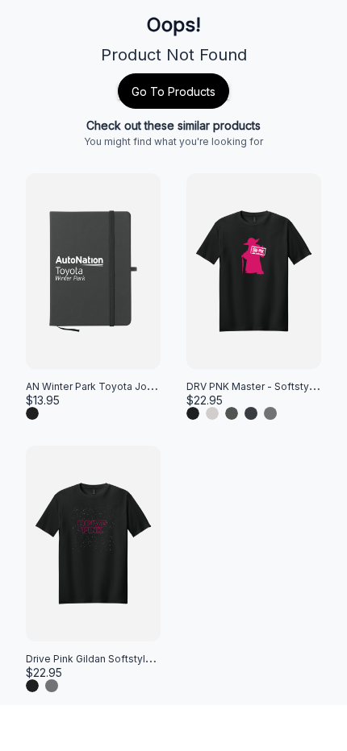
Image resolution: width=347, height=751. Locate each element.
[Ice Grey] (212, 413)
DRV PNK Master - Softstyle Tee (263, 386)
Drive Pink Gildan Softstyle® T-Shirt (110, 659)
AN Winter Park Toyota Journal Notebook (123, 386)
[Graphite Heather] (270, 413)
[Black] (32, 413)
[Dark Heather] (251, 413)
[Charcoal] (231, 413)
